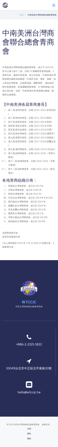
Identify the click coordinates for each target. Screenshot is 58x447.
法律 (29, 429)
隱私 (29, 434)
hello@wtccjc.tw (29, 392)
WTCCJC (29, 302)
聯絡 (29, 439)
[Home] (29, 288)
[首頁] (5, 5)
